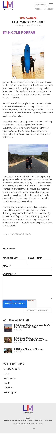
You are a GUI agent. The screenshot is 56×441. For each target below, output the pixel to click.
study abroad (15, 234)
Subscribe (40, 5)
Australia (27, 234)
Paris (7, 383)
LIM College (8, 5)
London (8, 388)
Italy (7, 374)
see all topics (10, 392)
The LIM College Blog (44, 9)
